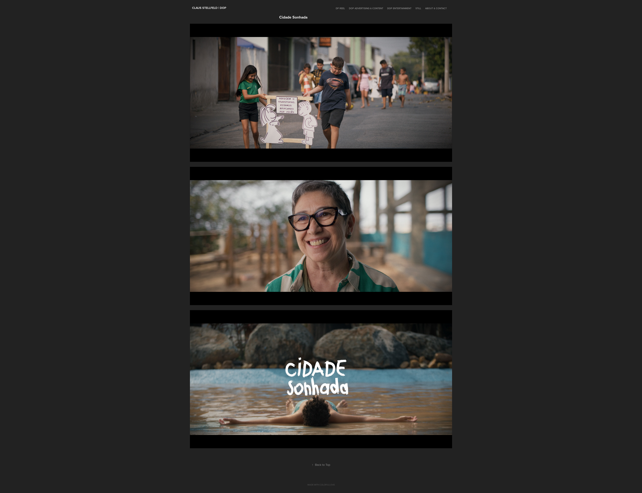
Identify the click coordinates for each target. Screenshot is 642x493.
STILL (418, 8)
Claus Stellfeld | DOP (209, 8)
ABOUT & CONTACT (436, 8)
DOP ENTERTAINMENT (399, 8)
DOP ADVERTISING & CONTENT (366, 8)
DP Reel (340, 8)
